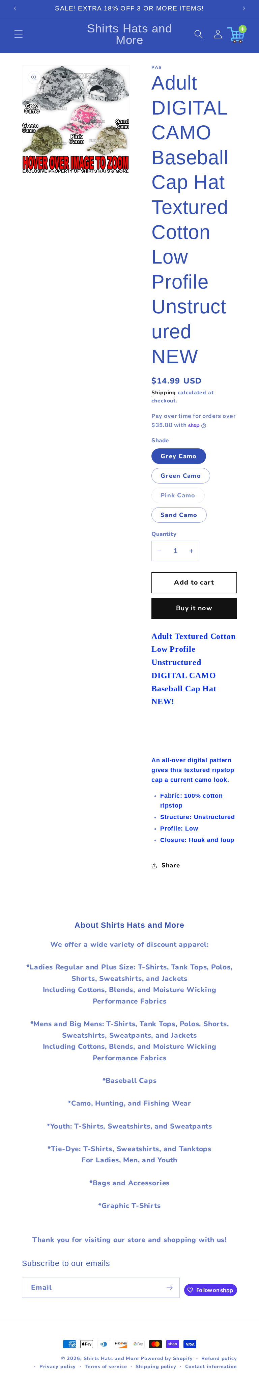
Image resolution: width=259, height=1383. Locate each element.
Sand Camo (179, 515)
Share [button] (171, 865)
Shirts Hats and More (111, 1358)
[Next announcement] (244, 8)
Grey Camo (179, 456)
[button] (18, 34)
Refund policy (219, 1358)
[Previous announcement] (14, 8)
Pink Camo (183, 497)
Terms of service (106, 1366)
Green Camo (181, 476)
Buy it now (194, 608)
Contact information (211, 1366)
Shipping (163, 392)
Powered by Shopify (167, 1358)
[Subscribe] (169, 1288)
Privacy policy (57, 1366)
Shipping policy (156, 1366)
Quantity (163, 534)
